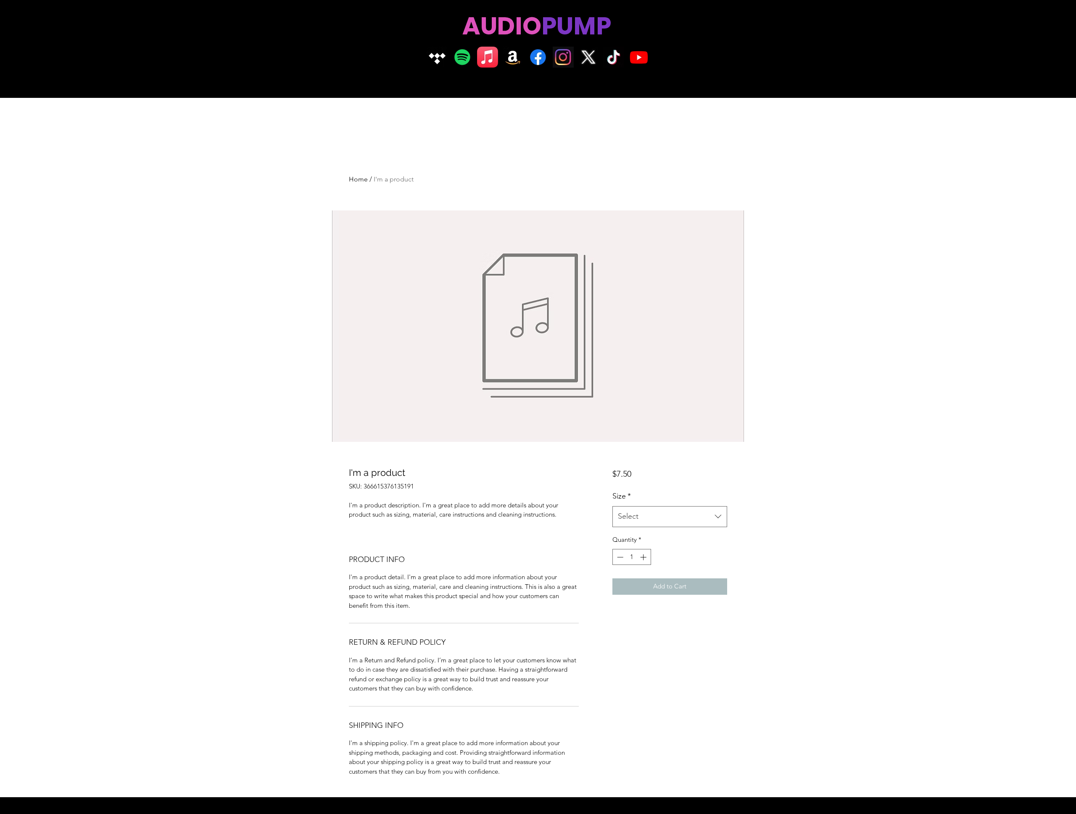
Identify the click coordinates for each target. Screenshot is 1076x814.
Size (621, 496)
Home (358, 179)
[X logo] (588, 57)
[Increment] (644, 557)
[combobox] (669, 516)
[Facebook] (538, 57)
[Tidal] (437, 57)
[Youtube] (638, 57)
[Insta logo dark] (563, 57)
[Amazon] (512, 57)
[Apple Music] (487, 57)
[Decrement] (619, 557)
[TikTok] (613, 57)
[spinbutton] (631, 557)
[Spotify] (462, 57)
